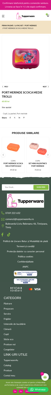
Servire (7, 314)
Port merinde (31, 26)
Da (15, 391)
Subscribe (41, 187)
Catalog (7, 365)
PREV (6, 87)
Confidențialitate (25, 262)
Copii (5, 114)
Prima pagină (7, 26)
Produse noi (9, 344)
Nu (21, 391)
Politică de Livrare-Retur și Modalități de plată (25, 241)
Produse (8, 370)
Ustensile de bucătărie (15, 324)
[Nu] (48, 387)
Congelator (9, 350)
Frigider (7, 319)
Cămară (7, 329)
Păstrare (8, 304)
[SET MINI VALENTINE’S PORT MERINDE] (38, 148)
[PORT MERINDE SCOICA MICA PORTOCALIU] (13, 148)
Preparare (9, 309)
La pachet (19, 26)
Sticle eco (8, 339)
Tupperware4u (11, 360)
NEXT (45, 87)
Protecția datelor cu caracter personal (25, 251)
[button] (48, 16)
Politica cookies (25, 257)
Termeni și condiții (25, 246)
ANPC (26, 267)
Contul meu (9, 376)
